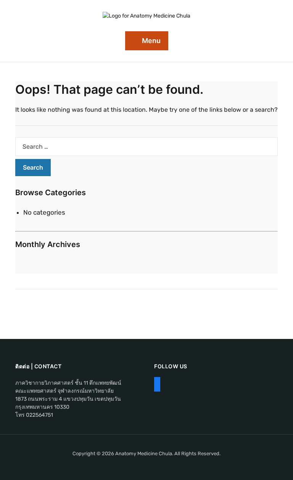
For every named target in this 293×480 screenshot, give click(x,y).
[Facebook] (157, 385)
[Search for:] (146, 146)
